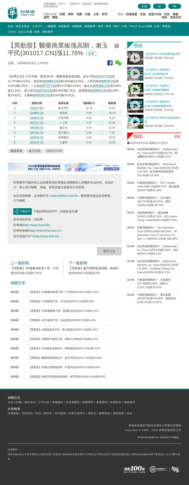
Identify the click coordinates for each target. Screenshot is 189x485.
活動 (124, 26)
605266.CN (101, 85)
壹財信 (92, 413)
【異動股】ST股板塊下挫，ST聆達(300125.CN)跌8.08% (61, 301)
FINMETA (74, 3)
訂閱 (144, 6)
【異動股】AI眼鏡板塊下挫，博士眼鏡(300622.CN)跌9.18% (63, 329)
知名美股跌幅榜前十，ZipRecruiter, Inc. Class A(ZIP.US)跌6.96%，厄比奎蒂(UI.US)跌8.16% (157, 250)
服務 (37, 31)
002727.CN (48, 85)
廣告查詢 (29, 402)
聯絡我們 (47, 31)
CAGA (12, 31)
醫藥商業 (16, 151)
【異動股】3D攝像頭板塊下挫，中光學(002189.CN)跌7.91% (63, 291)
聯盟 (55, 17)
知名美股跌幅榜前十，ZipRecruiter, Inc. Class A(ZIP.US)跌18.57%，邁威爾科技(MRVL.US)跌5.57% (157, 153)
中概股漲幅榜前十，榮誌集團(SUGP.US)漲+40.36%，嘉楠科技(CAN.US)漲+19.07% (156, 298)
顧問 (46, 17)
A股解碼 (77, 26)
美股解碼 (89, 26)
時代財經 (60, 413)
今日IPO (37, 26)
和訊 (38, 413)
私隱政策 (115, 402)
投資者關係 (73, 402)
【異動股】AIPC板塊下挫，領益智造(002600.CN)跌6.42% (62, 320)
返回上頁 (109, 251)
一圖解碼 (50, 26)
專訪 (116, 26)
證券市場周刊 (77, 413)
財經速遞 (131, 14)
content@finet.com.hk (63, 195)
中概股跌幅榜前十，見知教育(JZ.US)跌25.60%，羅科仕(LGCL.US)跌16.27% (154, 283)
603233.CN (41, 95)
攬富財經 (118, 413)
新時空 (48, 413)
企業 (96, 14)
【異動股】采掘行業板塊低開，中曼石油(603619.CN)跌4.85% (64, 367)
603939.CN (98, 90)
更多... (131, 413)
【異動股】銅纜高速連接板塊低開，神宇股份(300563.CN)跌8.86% (67, 376)
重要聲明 (101, 402)
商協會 (166, 26)
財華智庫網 (50, 3)
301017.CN (103, 76)
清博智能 (13, 413)
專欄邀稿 (57, 402)
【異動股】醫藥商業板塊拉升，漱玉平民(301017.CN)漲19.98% (65, 357)
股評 (100, 26)
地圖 (79, 14)
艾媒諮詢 (27, 413)
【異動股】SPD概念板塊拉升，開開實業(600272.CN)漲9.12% (64, 348)
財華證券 (87, 3)
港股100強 (155, 14)
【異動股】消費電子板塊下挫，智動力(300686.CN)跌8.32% (63, 338)
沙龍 (87, 14)
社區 (157, 26)
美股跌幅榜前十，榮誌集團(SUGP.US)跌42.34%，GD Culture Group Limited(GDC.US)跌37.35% (157, 216)
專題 (175, 14)
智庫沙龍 (51, 6)
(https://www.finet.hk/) (36, 225)
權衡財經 (104, 413)
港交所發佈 (23, 26)
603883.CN (51, 81)
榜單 (70, 14)
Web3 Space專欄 (141, 26)
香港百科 (175, 17)
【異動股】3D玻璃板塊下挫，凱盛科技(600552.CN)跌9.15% (63, 310)
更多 (177, 136)
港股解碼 (63, 26)
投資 (143, 14)
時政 (164, 17)
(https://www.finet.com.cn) (44, 230)
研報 (108, 26)
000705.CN (44, 90)
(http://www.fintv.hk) (46, 236)
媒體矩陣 (101, 3)
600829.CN (107, 81)
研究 (104, 14)
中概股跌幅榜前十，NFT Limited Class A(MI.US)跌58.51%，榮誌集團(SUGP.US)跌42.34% (158, 186)
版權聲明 (88, 402)
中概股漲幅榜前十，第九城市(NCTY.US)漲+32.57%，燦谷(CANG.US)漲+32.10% (154, 201)
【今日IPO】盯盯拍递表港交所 (162, 53)
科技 (167, 14)
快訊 (10, 26)
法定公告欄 (25, 31)
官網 (62, 14)
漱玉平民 (34, 151)
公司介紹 (43, 402)
